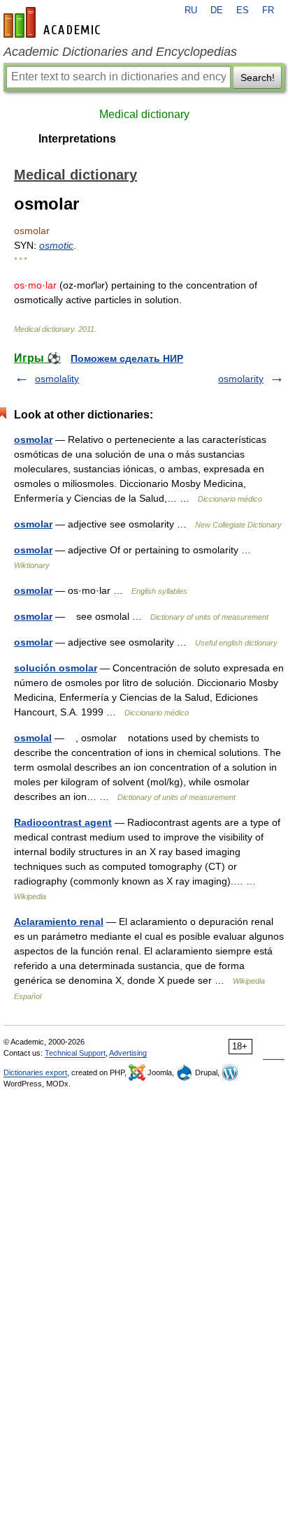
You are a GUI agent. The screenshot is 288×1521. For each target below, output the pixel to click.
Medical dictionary (144, 114)
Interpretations (77, 139)
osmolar (33, 439)
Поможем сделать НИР (127, 358)
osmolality (57, 378)
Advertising (128, 1053)
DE (216, 10)
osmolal (33, 737)
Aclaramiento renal (58, 921)
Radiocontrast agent (63, 822)
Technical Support (75, 1053)
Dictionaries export (35, 1072)
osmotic (56, 245)
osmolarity (241, 378)
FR (268, 10)
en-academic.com (53, 22)
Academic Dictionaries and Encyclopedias (120, 52)
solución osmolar (55, 668)
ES (242, 10)
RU (191, 10)
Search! (257, 77)
